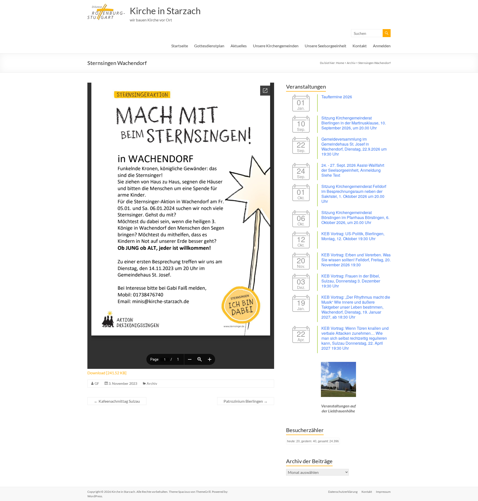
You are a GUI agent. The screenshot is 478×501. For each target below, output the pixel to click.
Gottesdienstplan (209, 45)
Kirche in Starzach (165, 10)
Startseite (179, 45)
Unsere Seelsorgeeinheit (325, 45)
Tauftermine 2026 (336, 97)
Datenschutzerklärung (343, 492)
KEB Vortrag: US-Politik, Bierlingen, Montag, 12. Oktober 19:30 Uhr (352, 236)
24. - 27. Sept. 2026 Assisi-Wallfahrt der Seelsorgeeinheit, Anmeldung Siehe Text (352, 170)
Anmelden (382, 45)
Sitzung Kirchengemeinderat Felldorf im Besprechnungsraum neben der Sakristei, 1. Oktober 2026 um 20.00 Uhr (353, 193)
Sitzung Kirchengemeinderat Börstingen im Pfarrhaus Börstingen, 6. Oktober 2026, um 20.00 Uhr (355, 217)
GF (97, 383)
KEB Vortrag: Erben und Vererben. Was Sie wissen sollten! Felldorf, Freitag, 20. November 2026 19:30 (356, 260)
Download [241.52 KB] (106, 372)
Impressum (383, 492)
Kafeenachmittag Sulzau (117, 401)
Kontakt (360, 45)
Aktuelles (239, 45)
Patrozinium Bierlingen (246, 401)
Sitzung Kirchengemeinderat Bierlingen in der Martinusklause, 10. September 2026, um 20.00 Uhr (353, 123)
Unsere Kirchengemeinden (276, 45)
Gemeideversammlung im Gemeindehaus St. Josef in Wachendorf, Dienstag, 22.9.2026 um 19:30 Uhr (354, 146)
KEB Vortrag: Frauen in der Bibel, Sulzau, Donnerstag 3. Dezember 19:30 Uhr (350, 281)
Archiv (152, 383)
